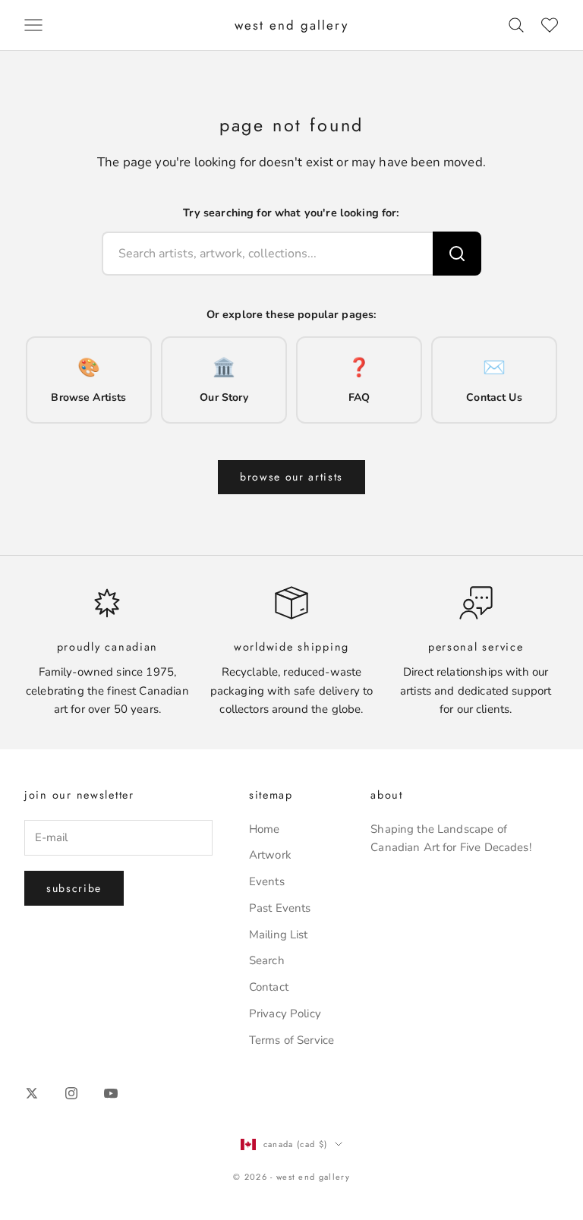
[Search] (457, 254)
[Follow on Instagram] (71, 1093)
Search (267, 960)
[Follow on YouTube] (110, 1093)
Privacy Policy (285, 1013)
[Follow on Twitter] (31, 1093)
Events (267, 881)
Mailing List (278, 934)
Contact (268, 987)
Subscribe (74, 888)
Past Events (280, 908)
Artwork (270, 854)
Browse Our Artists (291, 476)
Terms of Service (291, 1040)
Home (264, 829)
